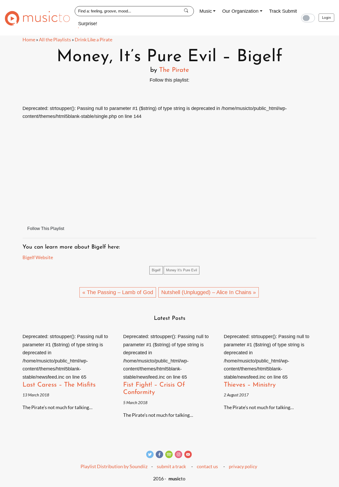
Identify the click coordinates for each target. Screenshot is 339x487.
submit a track (171, 466)
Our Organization (240, 11)
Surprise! (87, 23)
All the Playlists (55, 39)
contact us (207, 466)
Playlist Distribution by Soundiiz (114, 466)
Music (205, 11)
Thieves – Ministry (250, 385)
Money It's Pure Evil (181, 270)
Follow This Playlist (45, 228)
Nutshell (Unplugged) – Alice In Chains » (208, 292)
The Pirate (174, 70)
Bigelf (156, 270)
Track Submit (283, 11)
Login (326, 18)
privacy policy (243, 466)
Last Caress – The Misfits (59, 385)
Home (29, 39)
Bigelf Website (38, 257)
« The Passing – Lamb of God (117, 292)
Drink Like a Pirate (93, 39)
